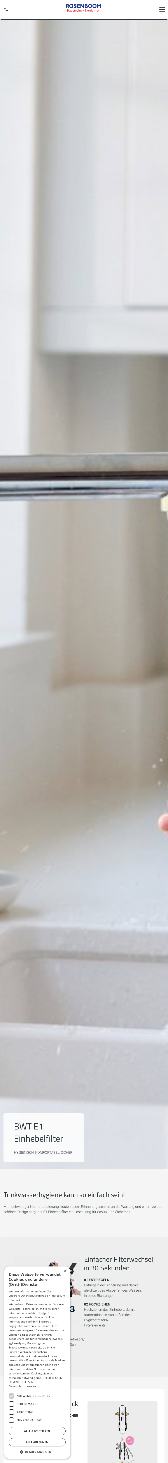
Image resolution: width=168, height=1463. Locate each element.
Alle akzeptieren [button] (37, 1431)
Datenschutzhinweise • (36, 1295)
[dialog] (37, 1362)
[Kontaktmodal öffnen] (6, 9)
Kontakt (15, 1300)
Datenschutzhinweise (22, 1386)
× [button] (65, 1271)
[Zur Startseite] (84, 9)
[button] (162, 9)
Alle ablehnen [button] (37, 1442)
